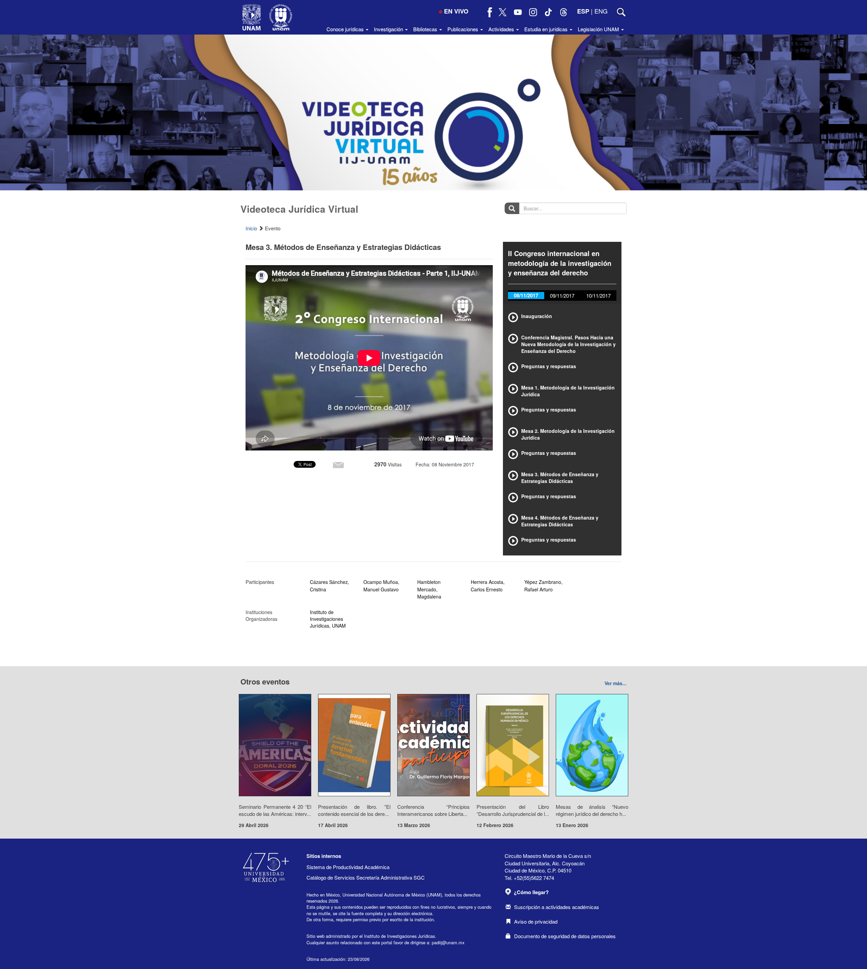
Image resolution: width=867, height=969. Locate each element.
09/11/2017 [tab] (562, 295)
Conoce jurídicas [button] (345, 29)
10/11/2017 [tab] (598, 295)
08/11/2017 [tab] (526, 295)
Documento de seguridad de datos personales (565, 936)
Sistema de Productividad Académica (347, 866)
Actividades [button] (501, 29)
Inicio (251, 228)
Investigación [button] (389, 29)
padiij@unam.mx (448, 942)
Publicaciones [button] (463, 29)
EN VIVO (456, 11)
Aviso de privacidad (535, 921)
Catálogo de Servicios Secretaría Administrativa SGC (365, 877)
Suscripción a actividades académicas (556, 906)
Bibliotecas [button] (426, 29)
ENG (601, 10)
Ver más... (616, 683)
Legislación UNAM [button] (599, 29)
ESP (583, 11)
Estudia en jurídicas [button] (546, 29)
